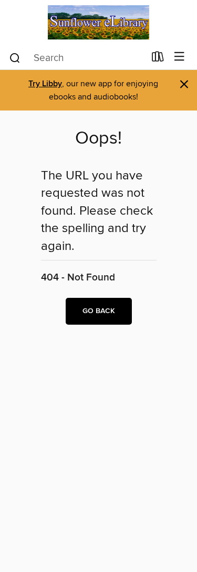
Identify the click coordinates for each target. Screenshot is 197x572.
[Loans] (158, 59)
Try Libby (45, 83)
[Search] (15, 57)
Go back (98, 311)
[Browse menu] (179, 57)
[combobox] (76, 58)
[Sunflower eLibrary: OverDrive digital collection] (98, 22)
